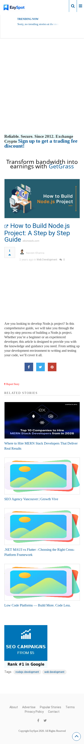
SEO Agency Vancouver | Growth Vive (31, 499)
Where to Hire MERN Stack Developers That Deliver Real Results (41, 446)
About (13, 707)
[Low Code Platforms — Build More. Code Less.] (42, 582)
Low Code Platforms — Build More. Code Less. (37, 605)
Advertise (29, 707)
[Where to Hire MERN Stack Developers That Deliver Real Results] (42, 420)
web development (54, 672)
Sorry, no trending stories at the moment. (40, 24)
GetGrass (61, 166)
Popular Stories (50, 707)
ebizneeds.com (31, 241)
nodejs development (27, 672)
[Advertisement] (42, 90)
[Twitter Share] (40, 367)
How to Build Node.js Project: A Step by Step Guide (37, 232)
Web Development (47, 259)
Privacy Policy (34, 711)
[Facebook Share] (29, 367)
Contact (53, 711)
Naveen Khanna (35, 252)
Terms (70, 707)
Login (62, 5)
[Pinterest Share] (52, 367)
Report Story (12, 384)
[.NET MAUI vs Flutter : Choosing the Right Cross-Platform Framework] (42, 526)
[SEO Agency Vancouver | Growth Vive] (42, 476)
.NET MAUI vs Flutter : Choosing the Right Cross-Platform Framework (39, 552)
